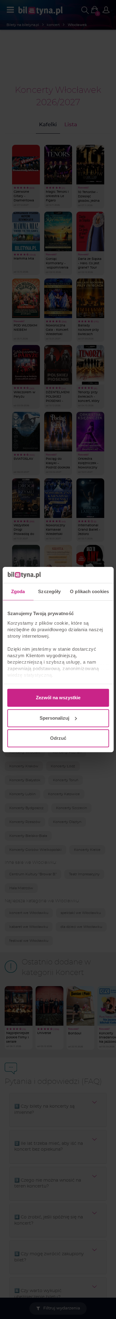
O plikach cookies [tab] (89, 591)
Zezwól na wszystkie (58, 697)
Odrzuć (58, 738)
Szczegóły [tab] (49, 591)
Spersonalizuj (54, 718)
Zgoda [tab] (18, 591)
